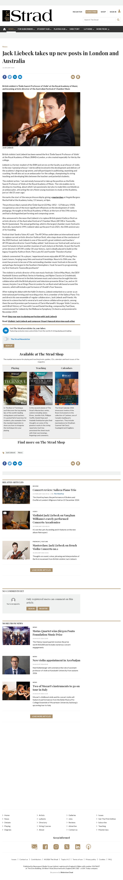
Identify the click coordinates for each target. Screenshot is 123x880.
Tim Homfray (59, 494)
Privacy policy (91, 859)
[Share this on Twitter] (10, 77)
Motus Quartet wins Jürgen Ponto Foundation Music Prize (54, 632)
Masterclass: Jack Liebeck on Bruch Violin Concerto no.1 (55, 547)
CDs (52, 359)
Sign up (9, 346)
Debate (7, 822)
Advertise (73, 826)
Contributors (36, 859)
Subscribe (91, 12)
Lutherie (42, 819)
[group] (102, 29)
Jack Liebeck (10, 452)
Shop (103, 12)
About (41, 830)
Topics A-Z (65, 859)
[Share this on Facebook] (4, 77)
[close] (80, 72)
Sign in (48, 72)
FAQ (110, 859)
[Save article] (78, 77)
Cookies (102, 859)
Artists (42, 815)
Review (35, 486)
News (4, 46)
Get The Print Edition (107, 819)
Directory (43, 822)
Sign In (113, 12)
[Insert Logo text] (27, 20)
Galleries (72, 815)
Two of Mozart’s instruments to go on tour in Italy (56, 687)
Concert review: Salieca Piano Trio (54, 490)
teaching (36, 359)
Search (118, 20)
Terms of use (78, 859)
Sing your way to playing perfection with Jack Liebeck (32, 316)
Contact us (73, 830)
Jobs (71, 819)
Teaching (41, 368)
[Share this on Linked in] (15, 77)
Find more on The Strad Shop (41, 442)
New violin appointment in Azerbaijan (56, 660)
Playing (15, 368)
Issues (100, 815)
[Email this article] (20, 77)
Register (77, 12)
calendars (58, 359)
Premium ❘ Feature (40, 541)
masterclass (57, 197)
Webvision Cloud (67, 872)
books (42, 359)
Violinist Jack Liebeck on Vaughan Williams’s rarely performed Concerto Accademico (54, 518)
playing (27, 359)
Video (35, 511)
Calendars (66, 368)
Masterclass (103, 830)
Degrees (7, 830)
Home (6, 815)
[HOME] (4, 29)
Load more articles (41, 570)
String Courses (45, 826)
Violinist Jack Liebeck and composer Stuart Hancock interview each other (41, 321)
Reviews (72, 822)
